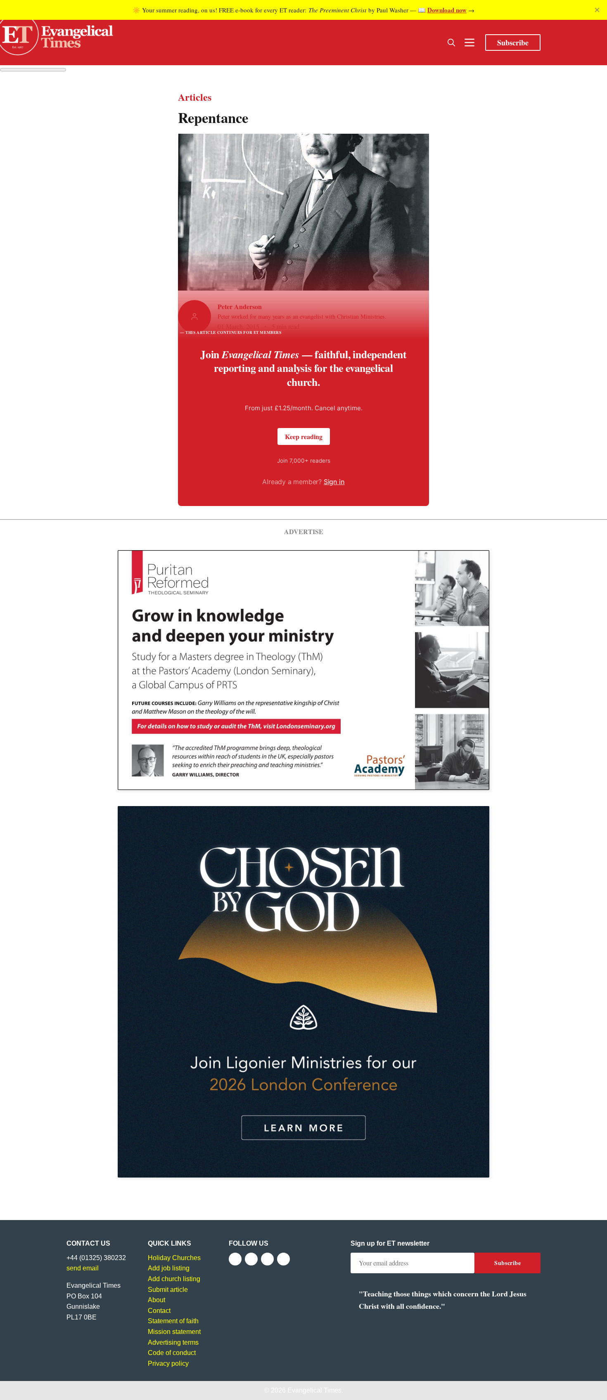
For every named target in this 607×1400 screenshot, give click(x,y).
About (156, 1299)
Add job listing (169, 1268)
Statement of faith (173, 1320)
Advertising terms (173, 1342)
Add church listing (174, 1278)
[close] (597, 10)
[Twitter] (251, 1259)
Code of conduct (172, 1352)
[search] (451, 42)
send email (82, 1268)
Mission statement (174, 1331)
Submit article (168, 1289)
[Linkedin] (283, 1259)
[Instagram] (267, 1259)
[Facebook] (235, 1259)
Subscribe (513, 42)
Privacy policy (168, 1363)
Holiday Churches (174, 1257)
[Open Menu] (469, 42)
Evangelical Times (314, 1390)
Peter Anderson (240, 306)
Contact (159, 1310)
